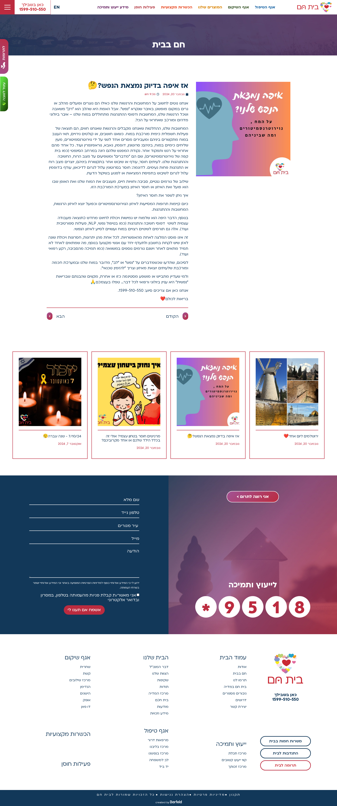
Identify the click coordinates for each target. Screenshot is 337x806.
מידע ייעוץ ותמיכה (113, 7)
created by (162, 802)
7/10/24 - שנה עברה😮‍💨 (62, 436)
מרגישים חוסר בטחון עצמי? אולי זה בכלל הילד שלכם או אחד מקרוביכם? (130, 438)
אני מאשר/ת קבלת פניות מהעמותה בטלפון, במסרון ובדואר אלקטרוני (90, 597)
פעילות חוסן (144, 7)
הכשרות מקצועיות (176, 7)
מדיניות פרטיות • (207, 795)
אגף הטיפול (265, 7)
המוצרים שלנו (210, 7)
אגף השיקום (238, 7)
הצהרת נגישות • (172, 795)
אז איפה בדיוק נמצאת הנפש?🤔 (213, 436)
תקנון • (232, 795)
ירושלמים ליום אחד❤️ (301, 436)
